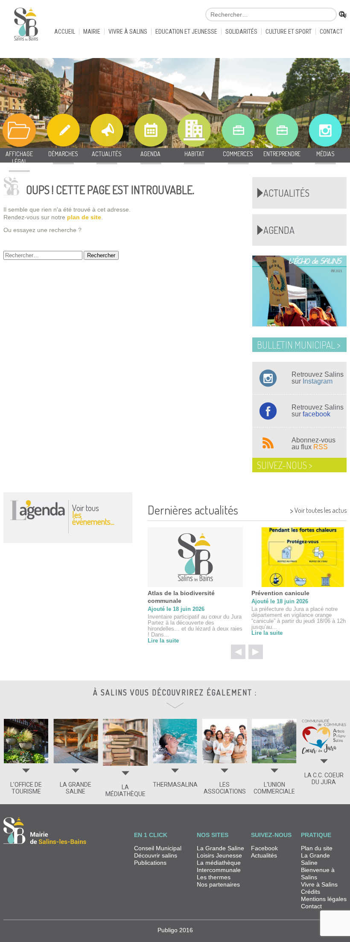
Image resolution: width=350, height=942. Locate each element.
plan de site (84, 217)
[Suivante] (255, 651)
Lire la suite (163, 640)
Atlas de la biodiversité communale (181, 597)
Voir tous (93, 514)
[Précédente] (238, 651)
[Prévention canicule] (299, 557)
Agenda (279, 230)
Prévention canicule (280, 593)
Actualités (286, 193)
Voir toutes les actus (318, 509)
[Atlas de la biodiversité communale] (195, 557)
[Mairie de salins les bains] (26, 28)
